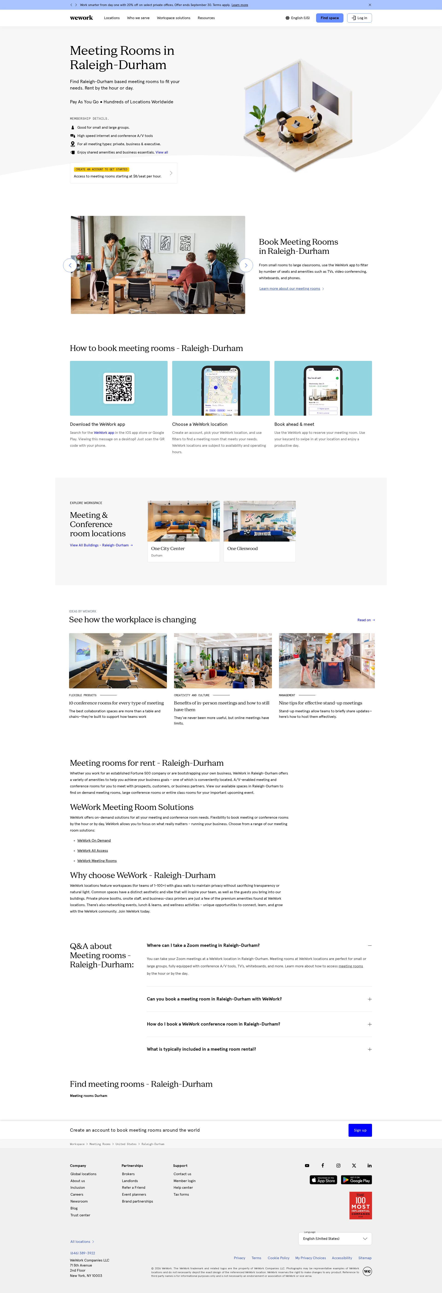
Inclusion (77, 1187)
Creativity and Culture (191, 695)
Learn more (240, 5)
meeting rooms (351, 966)
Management (287, 695)
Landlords (130, 1181)
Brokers (128, 1174)
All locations (80, 1242)
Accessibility (342, 1258)
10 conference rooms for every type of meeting (116, 703)
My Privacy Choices (310, 1258)
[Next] (76, 5)
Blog (74, 1208)
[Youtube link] (307, 1165)
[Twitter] (354, 1165)
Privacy (239, 1258)
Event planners (134, 1194)
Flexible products (82, 695)
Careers (76, 1194)
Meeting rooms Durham (88, 1096)
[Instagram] (338, 1165)
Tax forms (181, 1194)
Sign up (360, 1130)
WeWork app (104, 433)
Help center (183, 1187)
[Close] (370, 5)
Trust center (80, 1215)
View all (162, 152)
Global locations (83, 1174)
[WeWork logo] (81, 17)
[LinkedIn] (369, 1165)
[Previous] (71, 5)
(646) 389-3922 (82, 1253)
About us (77, 1181)
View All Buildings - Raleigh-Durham (99, 545)
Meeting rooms (100, 1144)
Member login (185, 1181)
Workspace (77, 1144)
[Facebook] (322, 1165)
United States (126, 1144)
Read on (365, 620)
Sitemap (365, 1258)
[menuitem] (112, 17)
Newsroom (79, 1201)
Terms (256, 1258)
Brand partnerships (137, 1201)
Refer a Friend (133, 1187)
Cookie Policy (278, 1258)
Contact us (182, 1174)
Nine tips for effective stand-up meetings (320, 703)
